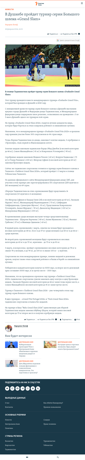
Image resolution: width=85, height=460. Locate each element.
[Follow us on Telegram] (22, 388)
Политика (9, 428)
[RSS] (38, 388)
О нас (7, 403)
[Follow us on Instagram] (12, 388)
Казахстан (9, 441)
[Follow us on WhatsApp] (28, 388)
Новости (9, 10)
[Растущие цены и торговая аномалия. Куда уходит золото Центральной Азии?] (50, 344)
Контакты (9, 407)
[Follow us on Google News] (33, 388)
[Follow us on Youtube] (7, 388)
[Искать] (57, 457)
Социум (46, 420)
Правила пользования (52, 407)
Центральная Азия (26, 342)
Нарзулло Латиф (11, 25)
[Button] (52, 34)
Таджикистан (10, 449)
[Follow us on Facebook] (17, 388)
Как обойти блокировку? (53, 403)
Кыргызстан (10, 445)
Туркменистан (49, 441)
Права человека (49, 424)
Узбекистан (48, 445)
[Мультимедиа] (27, 457)
